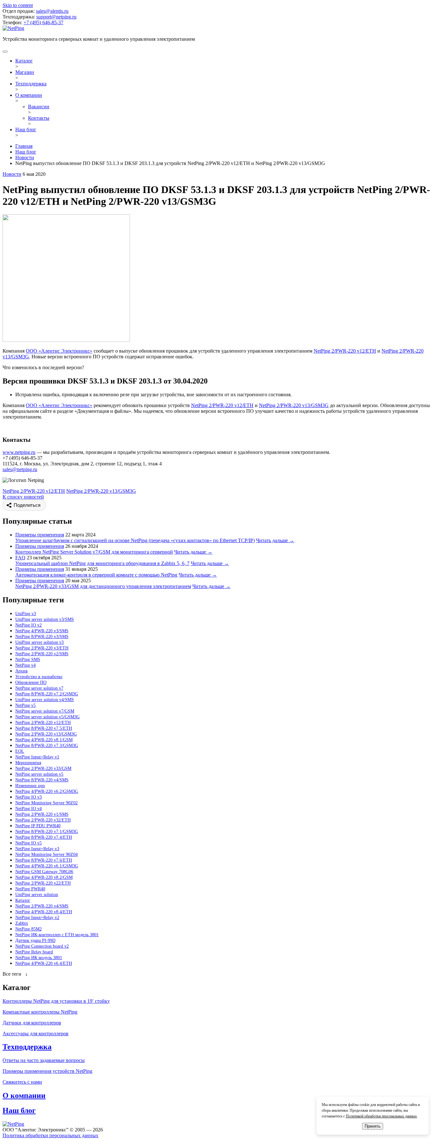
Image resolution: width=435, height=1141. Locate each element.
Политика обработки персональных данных (50, 1135)
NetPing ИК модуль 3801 (38, 957)
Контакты (38, 118)
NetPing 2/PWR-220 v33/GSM (43, 768)
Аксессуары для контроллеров (35, 1033)
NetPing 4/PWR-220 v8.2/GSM (44, 877)
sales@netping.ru (20, 469)
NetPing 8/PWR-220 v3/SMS (41, 636)
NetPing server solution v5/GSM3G (47, 716)
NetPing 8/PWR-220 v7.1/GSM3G (46, 831)
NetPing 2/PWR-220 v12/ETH (345, 351)
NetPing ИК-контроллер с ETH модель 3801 (57, 934)
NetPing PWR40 (30, 888)
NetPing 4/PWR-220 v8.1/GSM (44, 739)
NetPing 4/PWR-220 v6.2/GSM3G (46, 791)
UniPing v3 (25, 613)
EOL (19, 751)
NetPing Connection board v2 (42, 946)
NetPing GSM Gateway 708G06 (44, 871)
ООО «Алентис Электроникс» (59, 351)
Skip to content (18, 5)
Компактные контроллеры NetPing (40, 1012)
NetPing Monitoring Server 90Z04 (46, 854)
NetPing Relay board (34, 952)
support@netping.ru (56, 16)
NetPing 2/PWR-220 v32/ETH (43, 820)
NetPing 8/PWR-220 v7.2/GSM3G (46, 694)
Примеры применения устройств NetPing (47, 1071)
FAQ (20, 557)
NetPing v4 (25, 665)
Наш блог (25, 129)
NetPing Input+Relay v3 (37, 848)
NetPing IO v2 (28, 625)
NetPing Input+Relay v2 (37, 917)
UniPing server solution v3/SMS (44, 619)
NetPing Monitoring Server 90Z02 (46, 802)
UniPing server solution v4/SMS (44, 699)
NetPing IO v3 (28, 797)
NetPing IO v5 (28, 843)
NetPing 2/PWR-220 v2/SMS (41, 653)
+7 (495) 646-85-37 (43, 22)
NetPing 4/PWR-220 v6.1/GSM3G (46, 866)
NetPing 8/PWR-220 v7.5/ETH (43, 728)
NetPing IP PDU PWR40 (38, 825)
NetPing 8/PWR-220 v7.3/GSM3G (46, 745)
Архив (21, 671)
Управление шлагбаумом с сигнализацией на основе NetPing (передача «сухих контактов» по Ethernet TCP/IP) (135, 540)
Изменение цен (30, 785)
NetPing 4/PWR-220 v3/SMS (41, 630)
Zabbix (21, 923)
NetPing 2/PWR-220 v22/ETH (43, 883)
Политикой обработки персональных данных (381, 1116)
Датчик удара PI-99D (35, 940)
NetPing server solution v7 (39, 688)
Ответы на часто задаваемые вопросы (44, 1060)
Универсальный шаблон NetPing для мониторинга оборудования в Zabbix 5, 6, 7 (102, 563)
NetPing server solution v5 (39, 774)
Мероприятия (28, 762)
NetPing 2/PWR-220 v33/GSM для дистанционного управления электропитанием (103, 586)
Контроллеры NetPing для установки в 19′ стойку (56, 1001)
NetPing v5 (25, 705)
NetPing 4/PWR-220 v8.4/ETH (43, 911)
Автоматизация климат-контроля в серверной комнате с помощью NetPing (96, 575)
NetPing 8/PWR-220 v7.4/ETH (43, 837)
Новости (12, 174)
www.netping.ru (19, 452)
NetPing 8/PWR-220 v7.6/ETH (43, 860)
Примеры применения (39, 534)
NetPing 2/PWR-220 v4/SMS (41, 906)
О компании (28, 95)
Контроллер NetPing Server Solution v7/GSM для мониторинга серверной (94, 552)
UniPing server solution (36, 894)
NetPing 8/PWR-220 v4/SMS (41, 780)
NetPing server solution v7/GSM (44, 711)
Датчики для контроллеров (32, 1022)
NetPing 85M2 (28, 929)
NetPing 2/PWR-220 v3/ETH (41, 648)
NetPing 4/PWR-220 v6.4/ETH (43, 963)
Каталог (24, 60)
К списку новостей (23, 496)
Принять (373, 1126)
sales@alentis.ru (52, 11)
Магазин (24, 72)
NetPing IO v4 (28, 808)
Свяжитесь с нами (22, 1082)
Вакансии (38, 106)
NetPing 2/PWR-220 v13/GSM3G (294, 405)
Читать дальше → (275, 540)
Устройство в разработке (38, 676)
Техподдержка (30, 83)
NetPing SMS (27, 659)
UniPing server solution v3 (39, 642)
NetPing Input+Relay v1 (37, 757)
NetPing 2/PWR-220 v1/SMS (41, 814)
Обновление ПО (30, 682)
